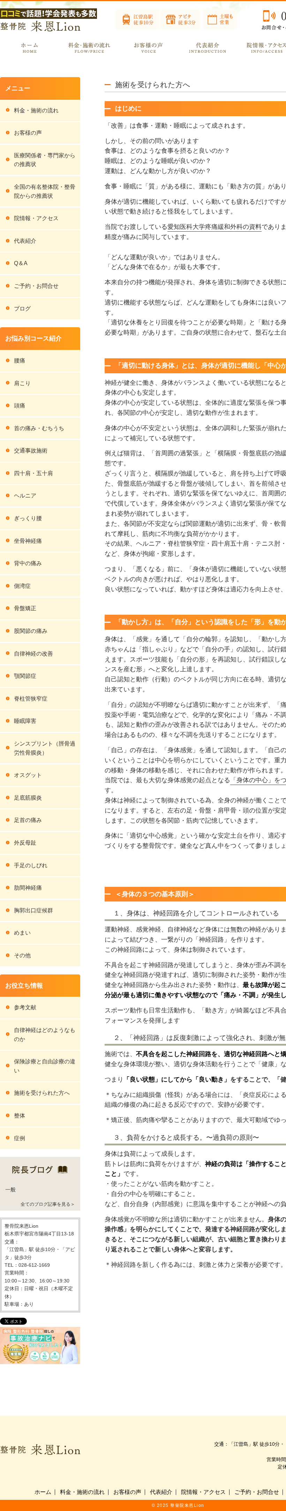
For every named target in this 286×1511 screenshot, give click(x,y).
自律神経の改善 (33, 654)
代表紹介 (25, 241)
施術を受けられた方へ (42, 1093)
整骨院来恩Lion (187, 1505)
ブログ (22, 309)
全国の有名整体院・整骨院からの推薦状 (44, 191)
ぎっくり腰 (28, 518)
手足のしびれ (30, 865)
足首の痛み (28, 820)
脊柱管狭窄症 (30, 699)
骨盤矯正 (25, 608)
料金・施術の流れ (36, 110)
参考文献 (25, 1007)
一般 (10, 1189)
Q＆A (21, 263)
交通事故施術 (30, 451)
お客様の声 (28, 133)
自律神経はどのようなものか (44, 1034)
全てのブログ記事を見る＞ (48, 1204)
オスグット (28, 775)
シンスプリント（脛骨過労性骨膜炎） (44, 748)
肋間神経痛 (28, 888)
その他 (22, 955)
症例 (19, 1138)
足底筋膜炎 (28, 798)
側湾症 (22, 586)
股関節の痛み (30, 631)
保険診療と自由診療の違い (44, 1066)
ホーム (43, 1492)
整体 (19, 1116)
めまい (22, 933)
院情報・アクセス (36, 218)
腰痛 (19, 361)
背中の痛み (28, 563)
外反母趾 (25, 843)
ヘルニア (25, 496)
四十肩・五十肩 (33, 473)
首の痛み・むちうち (39, 428)
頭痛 (19, 406)
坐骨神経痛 (28, 541)
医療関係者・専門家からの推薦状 (44, 159)
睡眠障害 (25, 721)
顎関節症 (25, 676)
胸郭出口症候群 (33, 910)
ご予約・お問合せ (36, 286)
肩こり (22, 383)
